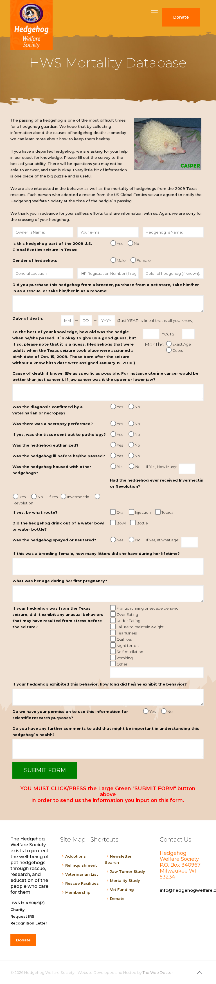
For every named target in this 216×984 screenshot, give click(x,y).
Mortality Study (125, 880)
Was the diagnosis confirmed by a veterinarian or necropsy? (47, 410)
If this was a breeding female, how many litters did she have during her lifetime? (96, 553)
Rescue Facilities (82, 883)
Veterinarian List (81, 874)
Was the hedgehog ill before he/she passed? (58, 456)
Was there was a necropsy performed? (52, 423)
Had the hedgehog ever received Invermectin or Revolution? (156, 483)
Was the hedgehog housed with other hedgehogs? (51, 469)
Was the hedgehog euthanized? (45, 445)
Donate (117, 898)
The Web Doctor (158, 972)
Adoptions (75, 856)
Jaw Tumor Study (127, 871)
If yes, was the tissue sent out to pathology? (59, 434)
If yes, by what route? (34, 512)
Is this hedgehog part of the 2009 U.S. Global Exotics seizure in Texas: (52, 246)
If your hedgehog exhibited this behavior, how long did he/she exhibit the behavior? (99, 684)
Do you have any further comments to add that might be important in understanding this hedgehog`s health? (105, 731)
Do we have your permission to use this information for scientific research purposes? (70, 714)
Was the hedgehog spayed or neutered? (54, 540)
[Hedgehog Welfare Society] (31, 25)
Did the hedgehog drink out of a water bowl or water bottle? (58, 526)
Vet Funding (122, 889)
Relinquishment (81, 865)
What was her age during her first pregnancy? (59, 581)
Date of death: (27, 318)
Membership (77, 892)
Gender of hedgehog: (34, 260)
